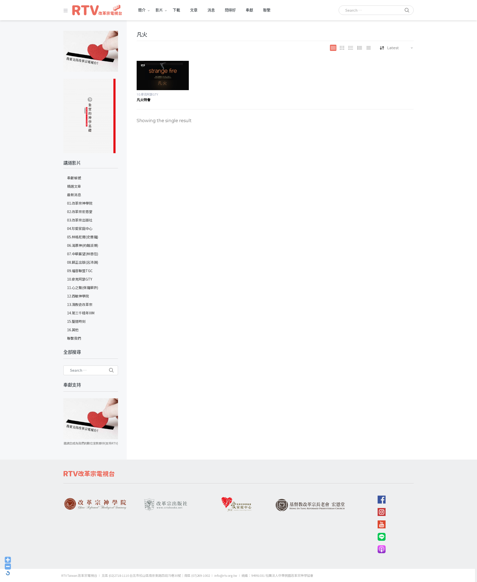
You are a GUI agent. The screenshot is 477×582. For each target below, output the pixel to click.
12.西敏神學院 (78, 295)
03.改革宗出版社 (79, 220)
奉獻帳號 (74, 177)
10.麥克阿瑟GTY (147, 94)
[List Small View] (368, 48)
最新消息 (74, 194)
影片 (159, 10)
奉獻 (249, 10)
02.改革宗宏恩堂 (79, 211)
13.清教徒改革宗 (79, 304)
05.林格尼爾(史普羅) (82, 236)
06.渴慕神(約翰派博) (82, 245)
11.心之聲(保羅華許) (82, 287)
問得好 (230, 10)
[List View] (360, 48)
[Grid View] (333, 48)
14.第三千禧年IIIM (80, 312)
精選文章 (74, 186)
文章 (194, 10)
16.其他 (73, 329)
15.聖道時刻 (76, 321)
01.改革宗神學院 (79, 203)
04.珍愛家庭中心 (79, 228)
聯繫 (267, 10)
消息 (211, 10)
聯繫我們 (74, 338)
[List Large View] (351, 48)
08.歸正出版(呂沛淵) (82, 262)
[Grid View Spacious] (342, 48)
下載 (176, 10)
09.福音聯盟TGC (80, 270)
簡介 (142, 10)
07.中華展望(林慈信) (82, 253)
